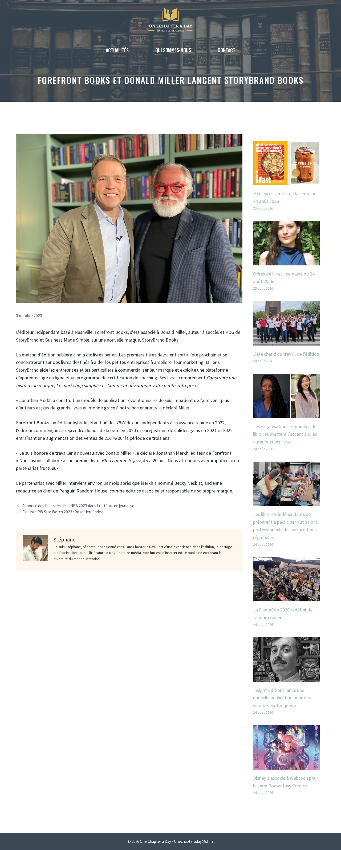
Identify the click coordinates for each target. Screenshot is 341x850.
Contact (226, 50)
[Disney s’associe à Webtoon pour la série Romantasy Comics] (286, 765)
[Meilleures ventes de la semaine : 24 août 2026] (286, 181)
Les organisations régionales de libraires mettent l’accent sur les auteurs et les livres (285, 434)
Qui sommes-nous (173, 50)
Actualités (117, 50)
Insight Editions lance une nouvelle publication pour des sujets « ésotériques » (282, 698)
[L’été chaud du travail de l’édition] (286, 341)
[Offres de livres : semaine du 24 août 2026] (286, 261)
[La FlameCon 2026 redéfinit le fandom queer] (286, 597)
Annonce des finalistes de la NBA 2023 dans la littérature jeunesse (78, 505)
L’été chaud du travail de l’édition (286, 354)
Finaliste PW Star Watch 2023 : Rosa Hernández (62, 511)
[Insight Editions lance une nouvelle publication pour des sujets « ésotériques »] (286, 678)
